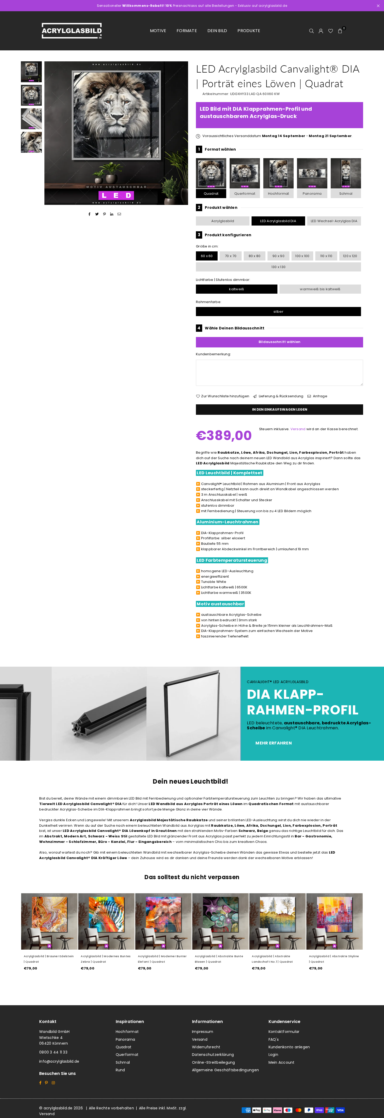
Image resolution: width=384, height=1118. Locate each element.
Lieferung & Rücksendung (280, 396)
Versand (298, 429)
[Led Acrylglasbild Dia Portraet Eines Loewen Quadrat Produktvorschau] (31, 72)
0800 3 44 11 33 (53, 1052)
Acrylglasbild (222, 220)
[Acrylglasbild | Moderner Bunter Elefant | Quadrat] (163, 921)
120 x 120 (350, 255)
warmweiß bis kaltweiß (320, 289)
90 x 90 (278, 255)
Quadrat (211, 193)
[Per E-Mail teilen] (119, 214)
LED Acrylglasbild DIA (278, 220)
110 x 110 (326, 255)
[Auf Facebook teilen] (90, 214)
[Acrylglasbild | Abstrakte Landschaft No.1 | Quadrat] (277, 921)
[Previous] (51, 133)
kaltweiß (236, 289)
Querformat (244, 193)
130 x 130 (278, 266)
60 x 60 (207, 255)
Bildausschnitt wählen (279, 341)
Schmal (346, 193)
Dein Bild (217, 31)
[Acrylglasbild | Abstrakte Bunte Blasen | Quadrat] (220, 921)
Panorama (312, 193)
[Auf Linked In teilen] (112, 214)
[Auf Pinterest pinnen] (105, 214)
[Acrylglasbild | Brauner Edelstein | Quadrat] (49, 921)
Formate (187, 31)
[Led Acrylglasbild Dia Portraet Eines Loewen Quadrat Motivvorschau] (31, 95)
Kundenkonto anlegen (289, 1047)
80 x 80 (255, 255)
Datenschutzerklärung (213, 1054)
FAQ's (274, 1039)
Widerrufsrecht (206, 1047)
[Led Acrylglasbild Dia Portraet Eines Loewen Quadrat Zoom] (31, 142)
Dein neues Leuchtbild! (191, 781)
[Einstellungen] (321, 31)
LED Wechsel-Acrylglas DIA (334, 220)
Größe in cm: (207, 246)
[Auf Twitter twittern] (97, 214)
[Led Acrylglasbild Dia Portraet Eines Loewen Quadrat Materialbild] (31, 118)
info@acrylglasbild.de (59, 1061)
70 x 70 (230, 255)
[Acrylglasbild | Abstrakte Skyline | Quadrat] (334, 921)
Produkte (248, 31)
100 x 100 (302, 255)
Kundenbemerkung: (213, 354)
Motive (158, 31)
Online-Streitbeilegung (213, 1062)
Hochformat (278, 193)
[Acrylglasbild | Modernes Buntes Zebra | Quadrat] (106, 921)
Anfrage (319, 396)
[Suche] (311, 31)
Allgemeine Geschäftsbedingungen (225, 1070)
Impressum (202, 1031)
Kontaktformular (284, 1031)
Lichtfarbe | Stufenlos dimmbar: (223, 279)
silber (278, 311)
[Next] (180, 133)
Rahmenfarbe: (208, 301)
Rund (120, 1070)
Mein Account (282, 1062)
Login (273, 1054)
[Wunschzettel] (330, 31)
